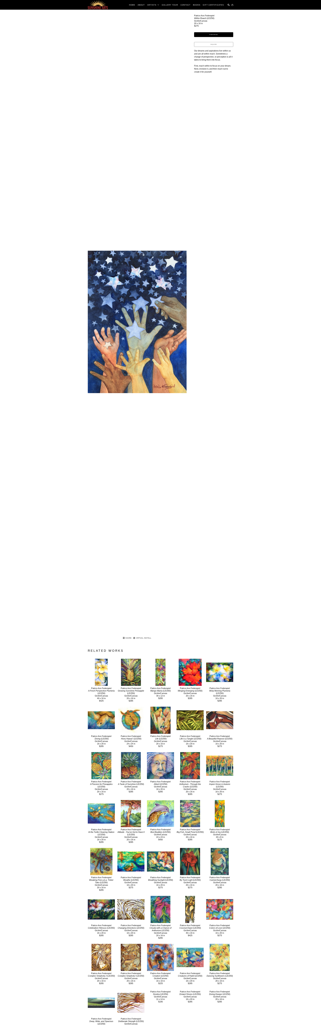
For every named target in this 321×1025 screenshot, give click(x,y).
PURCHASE (213, 34)
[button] (153, 5)
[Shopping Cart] (232, 5)
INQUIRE (213, 44)
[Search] (229, 5)
